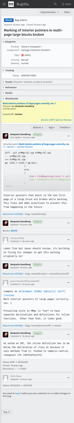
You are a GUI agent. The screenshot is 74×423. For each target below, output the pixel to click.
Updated (14, 224)
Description (15, 137)
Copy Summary (48, 12)
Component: (13, 50)
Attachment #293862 (13, 214)
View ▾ (67, 12)
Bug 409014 (21, 20)
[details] (49, 291)
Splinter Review (63, 120)
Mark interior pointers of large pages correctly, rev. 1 (29, 103)
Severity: (15, 63)
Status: (16, 75)
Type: (16, 55)
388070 (13, 230)
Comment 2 (15, 284)
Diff (52, 120)
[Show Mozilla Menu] (11, 4)
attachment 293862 (30, 291)
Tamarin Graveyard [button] (31, 46)
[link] (37, 170)
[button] (66, 4)
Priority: (15, 60)
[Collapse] (68, 136)
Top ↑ (7, 412)
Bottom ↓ (38, 127)
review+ (19, 114)
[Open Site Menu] (4, 4)
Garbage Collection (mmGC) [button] (36, 50)
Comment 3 (15, 336)
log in (18, 393)
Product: (15, 46)
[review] (8, 295)
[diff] (61, 291)
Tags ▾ (52, 127)
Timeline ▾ (65, 127)
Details (44, 120)
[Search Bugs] (55, 4)
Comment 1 (15, 241)
